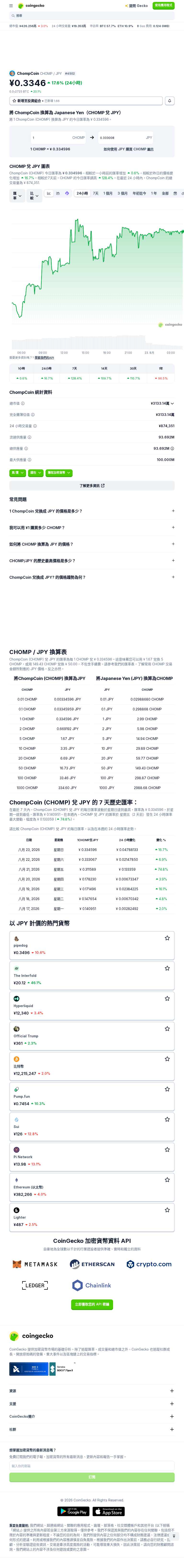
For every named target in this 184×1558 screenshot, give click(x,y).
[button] (92, 485)
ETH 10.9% (125, 26)
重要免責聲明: (19, 1525)
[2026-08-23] (175, 193)
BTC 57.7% (108, 26)
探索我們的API (44, 358)
